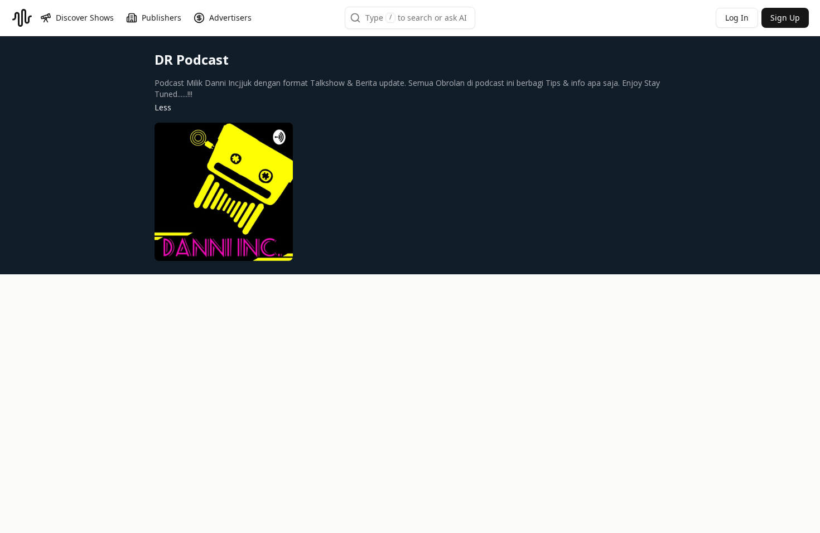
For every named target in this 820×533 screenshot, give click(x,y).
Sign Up (785, 17)
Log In (737, 17)
